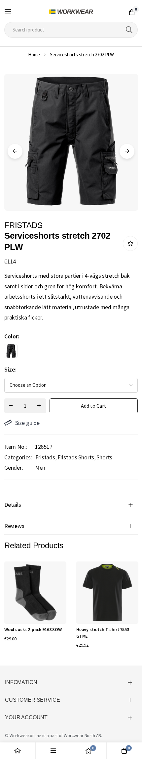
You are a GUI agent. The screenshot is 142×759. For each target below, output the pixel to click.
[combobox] (71, 30)
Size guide (27, 423)
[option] (11, 351)
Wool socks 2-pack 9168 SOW (33, 629)
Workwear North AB (82, 735)
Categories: (18, 457)
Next (127, 151)
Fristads (45, 457)
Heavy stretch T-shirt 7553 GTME (102, 632)
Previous (15, 151)
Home (34, 54)
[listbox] (65, 352)
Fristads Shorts (75, 457)
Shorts (104, 457)
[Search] (129, 30)
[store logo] (71, 11)
